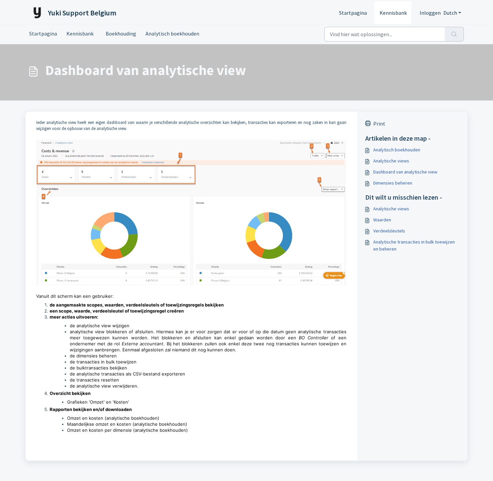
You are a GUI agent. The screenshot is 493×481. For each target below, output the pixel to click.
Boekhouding (119, 33)
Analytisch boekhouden (172, 33)
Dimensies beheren (392, 183)
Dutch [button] (450, 12)
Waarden (382, 220)
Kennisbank (393, 12)
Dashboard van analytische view (405, 172)
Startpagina (353, 12)
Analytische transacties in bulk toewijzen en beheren (414, 245)
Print (379, 123)
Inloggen (430, 12)
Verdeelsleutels (389, 231)
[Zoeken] (454, 34)
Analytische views (391, 161)
